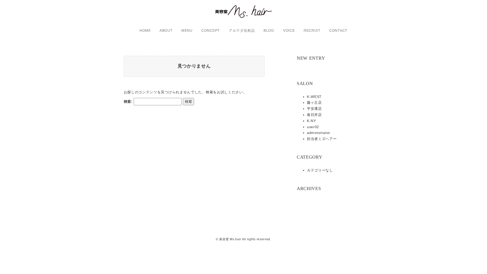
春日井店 (314, 115)
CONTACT (338, 30)
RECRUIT (312, 30)
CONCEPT (210, 30)
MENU (187, 30)
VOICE (289, 30)
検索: (128, 101)
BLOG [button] (269, 30)
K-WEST (314, 97)
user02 (313, 127)
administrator (318, 133)
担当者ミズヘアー (322, 139)
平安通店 (314, 109)
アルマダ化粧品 (242, 30)
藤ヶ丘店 (314, 102)
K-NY (311, 121)
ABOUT (166, 30)
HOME (145, 30)
